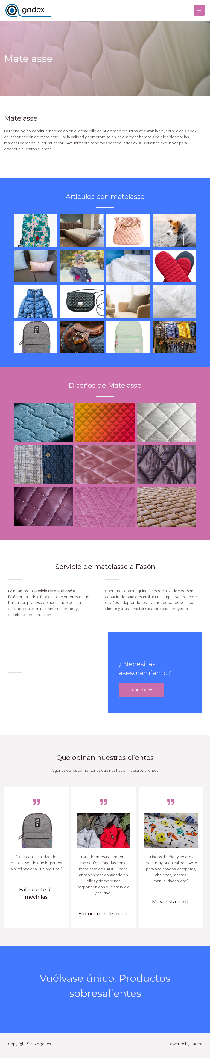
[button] (141, 690)
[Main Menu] (199, 10)
